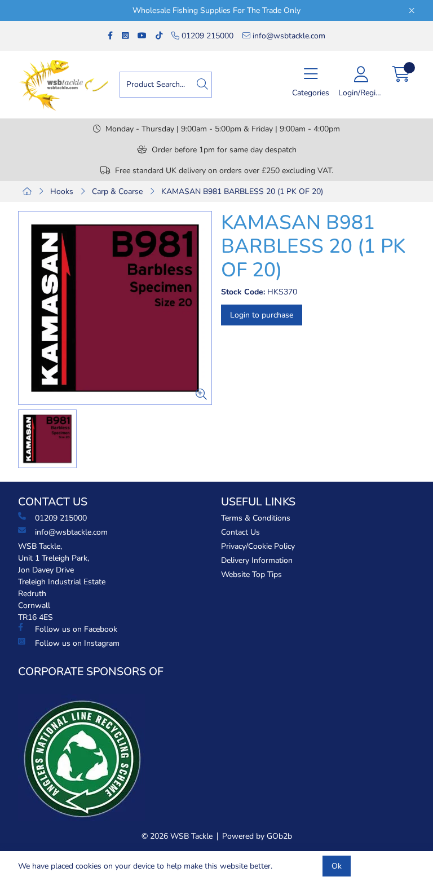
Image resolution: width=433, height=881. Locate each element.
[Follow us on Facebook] (110, 36)
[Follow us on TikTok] (159, 36)
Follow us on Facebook (76, 629)
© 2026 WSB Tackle (177, 836)
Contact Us (240, 532)
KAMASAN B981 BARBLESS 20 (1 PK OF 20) (242, 191)
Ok (337, 866)
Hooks (61, 191)
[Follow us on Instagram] (125, 36)
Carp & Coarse (117, 191)
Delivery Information (257, 560)
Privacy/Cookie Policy (258, 546)
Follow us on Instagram (77, 643)
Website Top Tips (251, 574)
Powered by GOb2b (257, 836)
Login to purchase (261, 315)
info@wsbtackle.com (287, 35)
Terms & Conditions (255, 518)
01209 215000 (206, 35)
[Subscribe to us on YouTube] (142, 36)
